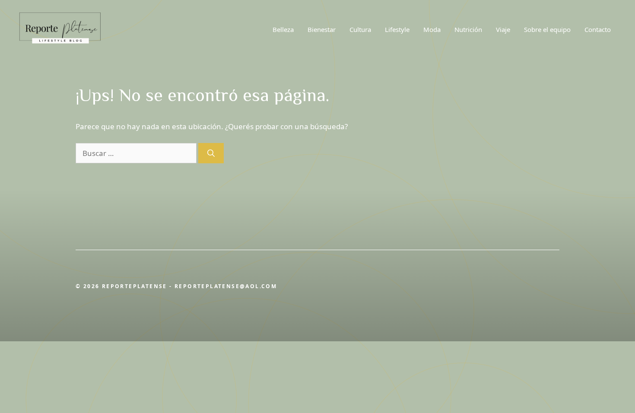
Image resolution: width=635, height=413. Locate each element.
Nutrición (468, 29)
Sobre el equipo (547, 29)
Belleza (283, 29)
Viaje (503, 29)
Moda (432, 29)
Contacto (597, 29)
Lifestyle (397, 29)
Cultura (360, 29)
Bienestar (322, 29)
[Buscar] (211, 153)
